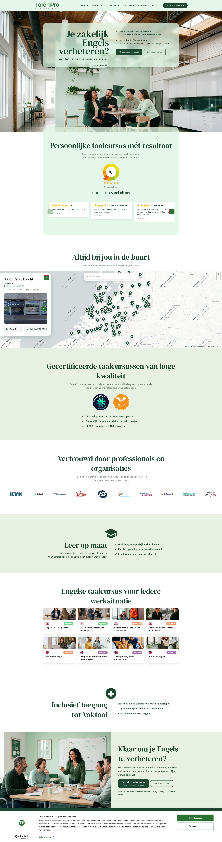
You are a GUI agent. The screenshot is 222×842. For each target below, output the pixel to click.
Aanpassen (194, 826)
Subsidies (127, 5)
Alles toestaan (195, 818)
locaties (156, 34)
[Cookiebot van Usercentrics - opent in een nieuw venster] (22, 837)
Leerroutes (97, 5)
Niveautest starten (162, 783)
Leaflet (189, 347)
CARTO (218, 347)
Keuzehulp (114, 5)
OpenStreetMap (199, 347)
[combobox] (111, 277)
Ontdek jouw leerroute (129, 52)
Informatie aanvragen (175, 5)
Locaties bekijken (154, 52)
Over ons (142, 5)
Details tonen (45, 837)
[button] (98, 288)
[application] (111, 309)
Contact (155, 5)
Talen (83, 5)
